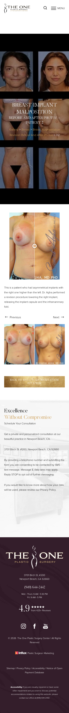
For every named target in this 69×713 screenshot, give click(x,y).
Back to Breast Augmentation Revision (34, 382)
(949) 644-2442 (43, 697)
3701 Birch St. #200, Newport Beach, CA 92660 (31, 449)
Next (56, 317)
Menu (61, 8)
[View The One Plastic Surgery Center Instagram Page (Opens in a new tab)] (24, 628)
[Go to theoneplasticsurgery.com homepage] (19, 8)
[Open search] (45, 8)
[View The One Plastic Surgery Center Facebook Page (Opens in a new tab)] (35, 628)
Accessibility (38, 668)
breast (25, 129)
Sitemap (11, 668)
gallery (13, 129)
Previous (15, 317)
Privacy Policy (48, 490)
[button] (53, 8)
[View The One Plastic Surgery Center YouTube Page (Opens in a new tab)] (45, 628)
